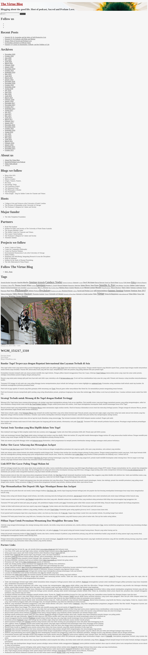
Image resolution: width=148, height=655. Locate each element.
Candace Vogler (53, 282)
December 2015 (10, 147)
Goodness (33, 285)
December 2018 (10, 81)
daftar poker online (21, 574)
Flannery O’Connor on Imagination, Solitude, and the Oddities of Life (27, 44)
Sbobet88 (109, 636)
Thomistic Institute (38, 294)
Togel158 (17, 554)
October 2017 (9, 107)
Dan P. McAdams (88, 282)
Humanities (71, 285)
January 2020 (9, 67)
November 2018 (10, 83)
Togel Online (54, 509)
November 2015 (10, 148)
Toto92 (58, 594)
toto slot (45, 506)
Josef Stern (127, 285)
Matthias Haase (64, 287)
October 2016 (9, 128)
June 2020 (8, 58)
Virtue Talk (140, 294)
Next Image (4, 357)
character (76, 282)
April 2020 (8, 61)
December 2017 (10, 103)
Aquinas (33, 282)
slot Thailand (29, 499)
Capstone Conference (67, 282)
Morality (98, 288)
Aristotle (41, 282)
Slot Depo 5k (38, 458)
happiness (41, 285)
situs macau (66, 585)
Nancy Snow (126, 288)
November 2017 (10, 105)
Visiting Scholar (4, 296)
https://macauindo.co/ (50, 560)
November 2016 (10, 127)
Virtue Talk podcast (11, 164)
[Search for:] (10, 14)
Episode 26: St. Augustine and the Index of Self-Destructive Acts (25, 37)
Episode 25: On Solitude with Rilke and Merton (20, 39)
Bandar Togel (61, 652)
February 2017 (9, 121)
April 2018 (8, 96)
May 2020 (8, 60)
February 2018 (9, 99)
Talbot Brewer (18, 294)
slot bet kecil (78, 496)
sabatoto (55, 530)
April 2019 (8, 76)
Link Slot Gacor (14, 449)
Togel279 (8, 625)
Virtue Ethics (133, 294)
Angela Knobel (5, 282)
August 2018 (9, 89)
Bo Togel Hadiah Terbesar (38, 404)
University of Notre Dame (70, 294)
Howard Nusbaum (62, 285)
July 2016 (8, 134)
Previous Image (6, 355)
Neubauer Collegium (136, 287)
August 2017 (9, 110)
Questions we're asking (56, 290)
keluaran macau (37, 440)
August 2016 (9, 132)
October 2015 (9, 150)
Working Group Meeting (18, 296)
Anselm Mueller (23, 282)
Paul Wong (11, 291)
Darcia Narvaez (100, 282)
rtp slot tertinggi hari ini (135, 470)
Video (95, 294)
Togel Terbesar (101, 373)
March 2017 (9, 119)
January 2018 (9, 101)
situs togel (25, 569)
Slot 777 (31, 482)
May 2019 (8, 74)
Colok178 (112, 576)
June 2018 (8, 92)
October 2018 (9, 85)
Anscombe (14, 282)
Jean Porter (95, 285)
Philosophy (21, 290)
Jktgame (102, 640)
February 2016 (9, 143)
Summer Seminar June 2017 (135, 291)
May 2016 (8, 137)
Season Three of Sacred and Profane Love (18, 41)
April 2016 (8, 139)
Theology (28, 294)
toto (90, 392)
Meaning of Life (79, 287)
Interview (77, 285)
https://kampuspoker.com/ (20, 571)
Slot (42, 573)
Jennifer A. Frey (107, 285)
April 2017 (8, 118)
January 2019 (9, 79)
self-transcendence (101, 291)
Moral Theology (116, 287)
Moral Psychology (106, 287)
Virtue (100, 293)
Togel (53, 388)
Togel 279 (58, 553)
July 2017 (8, 112)
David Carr (107, 282)
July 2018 (8, 90)
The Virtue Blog (12, 4)
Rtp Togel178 (64, 551)
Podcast (36, 291)
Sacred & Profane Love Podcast (15, 162)
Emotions (121, 282)
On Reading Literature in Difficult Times (18, 43)
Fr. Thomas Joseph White (21, 285)
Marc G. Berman (43, 287)
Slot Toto (59, 475)
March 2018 (9, 98)
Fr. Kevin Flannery (142, 282)
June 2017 (8, 114)
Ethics (133, 282)
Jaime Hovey (85, 285)
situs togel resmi (88, 589)
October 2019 (9, 70)
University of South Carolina (84, 294)
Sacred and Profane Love (85, 291)
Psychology (45, 290)
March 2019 (9, 78)
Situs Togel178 (31, 533)
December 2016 (10, 125)
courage (81, 282)
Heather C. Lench (51, 285)
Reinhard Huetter (67, 291)
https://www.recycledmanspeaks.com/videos (36, 567)
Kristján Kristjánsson (11, 287)
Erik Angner (127, 282)
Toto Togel (60, 368)
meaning (71, 287)
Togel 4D (80, 421)
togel (64, 503)
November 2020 (10, 54)
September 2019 (10, 72)
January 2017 (9, 123)
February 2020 (9, 65)
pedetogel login (97, 383)
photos (31, 291)
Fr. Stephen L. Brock (6, 285)
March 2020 (9, 63)
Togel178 (60, 539)
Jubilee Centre (134, 285)
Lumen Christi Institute (32, 287)
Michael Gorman (89, 288)
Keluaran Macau (36, 407)
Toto (101, 525)
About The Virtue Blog (12, 160)
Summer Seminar (115, 290)
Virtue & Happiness (112, 294)
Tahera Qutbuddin (6, 294)
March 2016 (9, 141)
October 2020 (9, 56)
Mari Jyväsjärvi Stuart (54, 287)
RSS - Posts (8, 272)
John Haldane (119, 285)
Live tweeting (22, 287)
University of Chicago (56, 294)
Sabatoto (86, 600)
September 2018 (10, 87)
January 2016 (9, 145)
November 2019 (10, 69)
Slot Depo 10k (51, 491)
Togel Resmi (62, 650)
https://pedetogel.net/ (29, 562)
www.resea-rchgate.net (47, 549)
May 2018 (8, 94)
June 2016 (8, 136)
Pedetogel (28, 565)
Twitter (47, 294)
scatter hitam (79, 454)
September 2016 (10, 130)
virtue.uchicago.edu (123, 294)
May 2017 (8, 116)
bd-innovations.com (67, 378)
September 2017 (10, 108)
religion (75, 290)
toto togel (53, 432)
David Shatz (114, 282)
